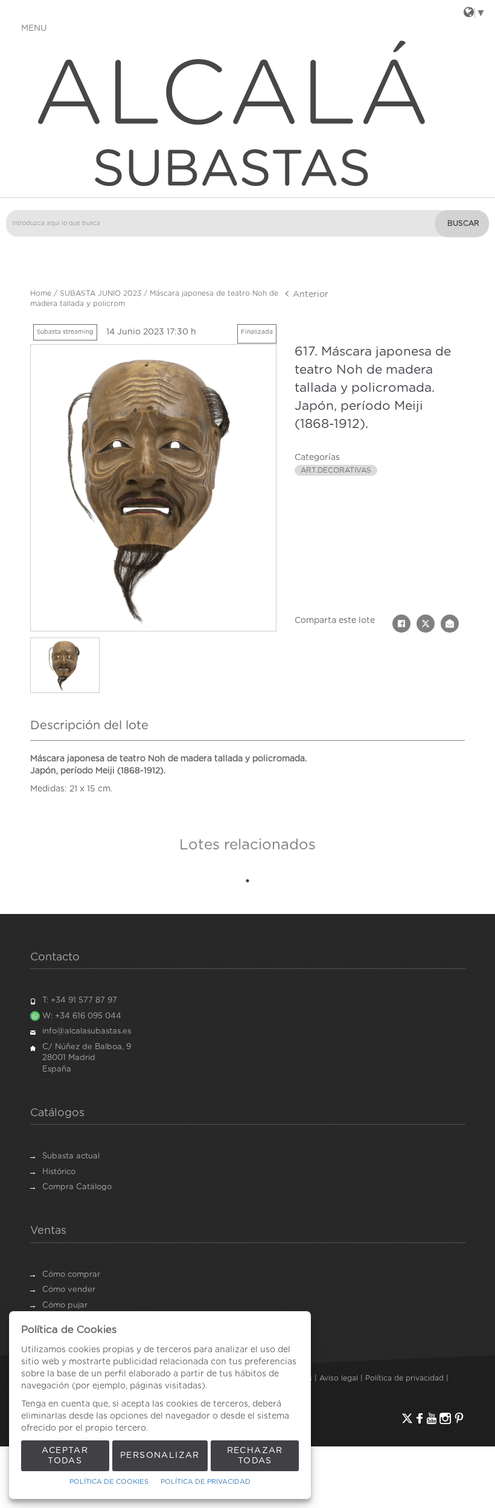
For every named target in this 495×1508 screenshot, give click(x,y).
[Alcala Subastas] (247, 112)
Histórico (58, 1172)
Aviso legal (338, 1378)
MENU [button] (34, 28)
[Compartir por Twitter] (426, 624)
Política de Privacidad (206, 1481)
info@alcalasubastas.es (86, 1031)
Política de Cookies (108, 1481)
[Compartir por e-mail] (450, 624)
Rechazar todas (255, 1455)
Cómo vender (68, 1290)
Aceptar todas (65, 1455)
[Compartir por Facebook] (401, 624)
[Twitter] (407, 1418)
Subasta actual (71, 1156)
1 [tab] (247, 881)
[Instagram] (445, 1418)
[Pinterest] (459, 1418)
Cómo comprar (71, 1275)
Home (40, 293)
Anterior (309, 294)
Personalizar (160, 1455)
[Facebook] (419, 1418)
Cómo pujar (65, 1305)
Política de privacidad (404, 1378)
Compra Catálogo (77, 1187)
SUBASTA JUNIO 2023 (100, 293)
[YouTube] (431, 1418)
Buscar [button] (463, 223)
